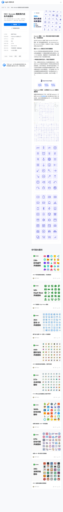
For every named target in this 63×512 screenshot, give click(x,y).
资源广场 (4, 7)
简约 (16, 56)
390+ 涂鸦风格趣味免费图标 (39, 483)
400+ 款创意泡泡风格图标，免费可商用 (42, 364)
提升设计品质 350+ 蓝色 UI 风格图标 (41, 334)
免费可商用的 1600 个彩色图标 (40, 423)
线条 (20, 56)
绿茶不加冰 (13, 34)
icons (6, 56)
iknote (11, 56)
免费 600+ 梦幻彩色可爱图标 (40, 453)
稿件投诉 (19, 48)
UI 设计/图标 (14, 50)
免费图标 (43, 96)
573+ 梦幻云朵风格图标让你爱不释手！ (42, 394)
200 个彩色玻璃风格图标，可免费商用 (42, 274)
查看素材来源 (16, 28)
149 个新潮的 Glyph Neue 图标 (40, 304)
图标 (8, 7)
